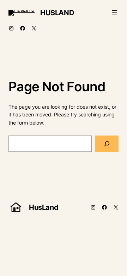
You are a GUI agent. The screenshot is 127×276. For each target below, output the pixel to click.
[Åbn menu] (114, 12)
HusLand (57, 12)
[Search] (107, 144)
